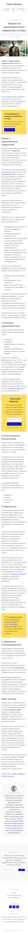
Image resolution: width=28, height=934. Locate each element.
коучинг (16, 689)
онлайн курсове (17, 826)
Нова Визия (14, 4)
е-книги (8, 828)
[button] (14, 12)
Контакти (14, 892)
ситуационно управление (15, 388)
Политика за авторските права (14, 895)
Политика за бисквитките (14, 897)
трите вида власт (6, 172)
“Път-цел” (18, 164)
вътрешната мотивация (18, 574)
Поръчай (9, 129)
